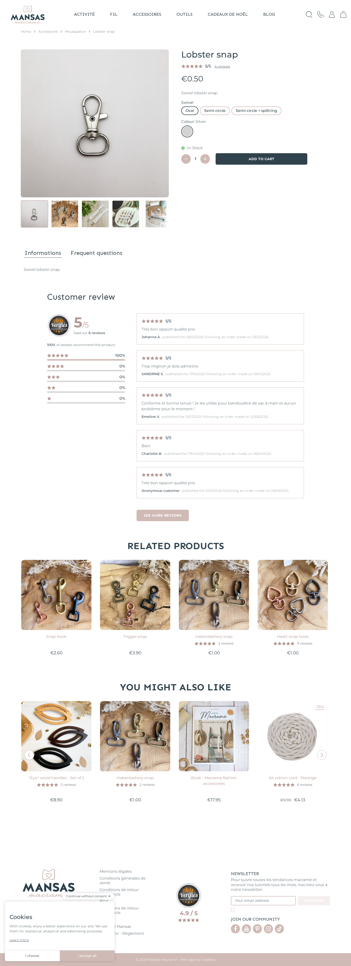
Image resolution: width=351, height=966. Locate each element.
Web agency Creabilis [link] (198, 959)
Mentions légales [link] (116, 871)
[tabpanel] (175, 270)
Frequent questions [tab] (96, 252)
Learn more (19, 940)
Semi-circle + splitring (256, 110)
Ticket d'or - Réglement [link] (122, 933)
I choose (32, 956)
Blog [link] (104, 901)
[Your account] (332, 14)
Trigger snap (135, 636)
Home (26, 31)
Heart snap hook (293, 636)
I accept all (87, 956)
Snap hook (56, 636)
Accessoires (48, 31)
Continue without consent (86, 896)
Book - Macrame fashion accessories (214, 781)
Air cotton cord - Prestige (293, 778)
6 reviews (222, 66)
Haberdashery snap (214, 636)
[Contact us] (320, 14)
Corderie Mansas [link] (115, 926)
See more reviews (163, 515)
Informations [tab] (43, 252)
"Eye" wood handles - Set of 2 (56, 778)
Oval (190, 110)
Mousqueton (75, 31)
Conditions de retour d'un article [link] (119, 892)
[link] (343, 14)
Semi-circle (215, 110)
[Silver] (187, 131)
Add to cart (261, 159)
